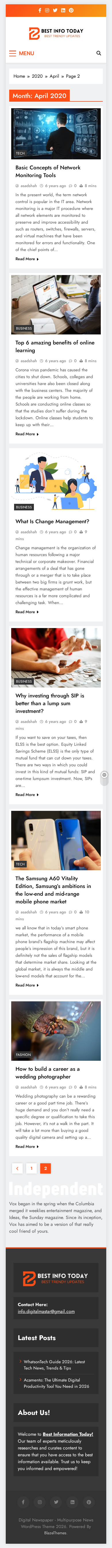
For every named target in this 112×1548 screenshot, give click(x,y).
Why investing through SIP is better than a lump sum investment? (50, 703)
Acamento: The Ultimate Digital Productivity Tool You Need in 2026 (56, 1383)
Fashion (23, 1054)
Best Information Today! (68, 1434)
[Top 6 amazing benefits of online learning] (56, 304)
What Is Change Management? (52, 521)
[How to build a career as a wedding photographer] (56, 1031)
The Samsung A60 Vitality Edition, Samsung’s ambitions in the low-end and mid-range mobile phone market (53, 890)
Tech (20, 153)
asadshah (29, 186)
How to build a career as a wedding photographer (48, 1072)
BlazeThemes (55, 1533)
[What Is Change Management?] (56, 481)
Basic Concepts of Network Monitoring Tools (48, 171)
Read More (25, 259)
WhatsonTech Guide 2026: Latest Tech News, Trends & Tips (54, 1365)
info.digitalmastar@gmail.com (46, 1311)
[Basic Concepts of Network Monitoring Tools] (56, 133)
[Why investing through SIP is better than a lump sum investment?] (56, 657)
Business (24, 328)
